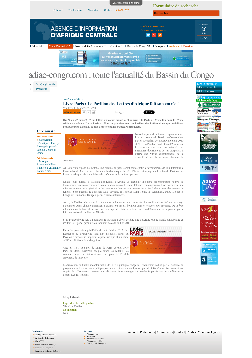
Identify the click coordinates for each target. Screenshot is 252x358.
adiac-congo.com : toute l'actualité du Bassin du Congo (120, 74)
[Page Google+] (153, 36)
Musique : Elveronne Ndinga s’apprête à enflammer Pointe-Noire (49, 166)
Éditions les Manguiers (44, 347)
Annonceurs (164, 332)
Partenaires (147, 332)
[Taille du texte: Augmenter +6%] (84, 112)
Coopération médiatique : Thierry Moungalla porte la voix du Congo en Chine (48, 146)
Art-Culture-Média (45, 136)
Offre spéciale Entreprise (96, 343)
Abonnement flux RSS (95, 338)
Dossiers (188, 46)
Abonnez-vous (92, 334)
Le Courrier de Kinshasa (44, 338)
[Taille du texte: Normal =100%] (89, 112)
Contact (179, 332)
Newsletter (91, 336)
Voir (45, 84)
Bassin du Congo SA (139, 46)
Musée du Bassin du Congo (46, 344)
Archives (174, 46)
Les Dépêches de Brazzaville (46, 334)
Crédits (191, 332)
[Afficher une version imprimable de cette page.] (94, 112)
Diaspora (160, 46)
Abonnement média (94, 341)
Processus (41, 89)
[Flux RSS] (159, 36)
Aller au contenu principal (126, 2)
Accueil (133, 332)
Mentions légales (209, 332)
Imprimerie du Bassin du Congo (48, 351)
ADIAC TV (39, 341)
